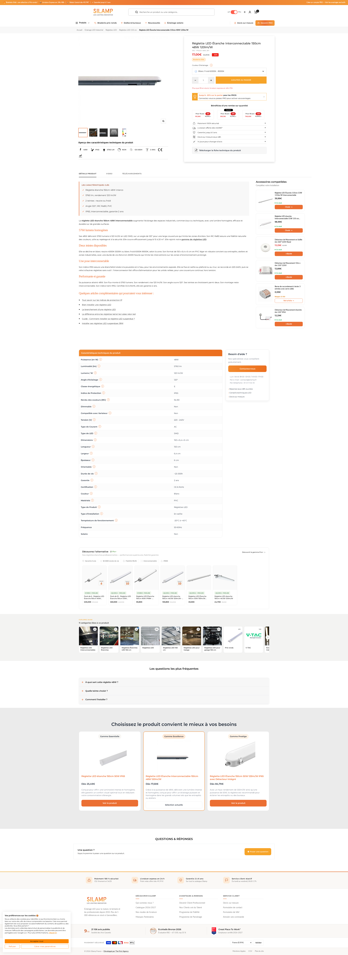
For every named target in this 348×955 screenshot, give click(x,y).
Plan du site (259, 951)
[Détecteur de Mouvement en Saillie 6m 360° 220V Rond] (265, 247)
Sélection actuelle (174, 805)
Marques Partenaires (145, 917)
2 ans (153, 150)
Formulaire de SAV (231, 912)
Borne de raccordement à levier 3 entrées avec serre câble (288, 288)
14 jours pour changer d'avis (210, 141)
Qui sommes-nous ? (145, 903)
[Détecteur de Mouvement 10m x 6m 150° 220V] (265, 270)
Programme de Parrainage (190, 917)
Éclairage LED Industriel (94, 30)
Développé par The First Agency (116, 951)
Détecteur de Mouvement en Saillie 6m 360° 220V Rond (288, 241)
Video (109, 174)
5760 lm (110, 150)
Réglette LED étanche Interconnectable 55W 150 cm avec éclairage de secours (287, 217)
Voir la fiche (288, 301)
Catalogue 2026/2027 (146, 908)
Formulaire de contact (232, 908)
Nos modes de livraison (146, 912)
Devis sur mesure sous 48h (209, 137)
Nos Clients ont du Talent (190, 908)
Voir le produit (110, 803)
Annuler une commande (233, 917)
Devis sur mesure (231, 903)
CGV (250, 951)
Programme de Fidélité (189, 912)
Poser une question (259, 852)
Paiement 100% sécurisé (208, 123)
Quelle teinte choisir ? (96, 691)
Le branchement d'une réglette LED (99, 309)
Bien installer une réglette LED (96, 305)
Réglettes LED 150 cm (128, 30)
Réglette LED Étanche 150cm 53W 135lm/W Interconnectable (288, 194)
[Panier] (255, 12)
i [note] (211, 65)
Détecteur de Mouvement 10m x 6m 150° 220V (287, 264)
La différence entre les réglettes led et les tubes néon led (109, 314)
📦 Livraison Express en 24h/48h (52, 2)
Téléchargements (132, 174)
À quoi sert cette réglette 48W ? (101, 682)
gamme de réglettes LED (193, 239)
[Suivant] (268, 637)
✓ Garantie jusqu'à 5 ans (101, 2)
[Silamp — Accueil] (96, 900)
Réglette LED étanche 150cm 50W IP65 (103, 776)
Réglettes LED (111, 30)
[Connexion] (250, 12)
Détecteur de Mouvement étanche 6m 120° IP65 (288, 311)
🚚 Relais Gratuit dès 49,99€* (78, 2)
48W (85, 150)
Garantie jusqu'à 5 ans (207, 132)
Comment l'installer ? (96, 699)
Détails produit (87, 174)
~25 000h (138, 150)
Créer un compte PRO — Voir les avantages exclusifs (326, 2)
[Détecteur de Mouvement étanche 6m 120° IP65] (265, 317)
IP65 (97, 150)
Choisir (288, 207)
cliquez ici (53, 933)
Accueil (79, 30)
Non (124, 150)
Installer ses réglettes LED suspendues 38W (102, 323)
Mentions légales (239, 951)
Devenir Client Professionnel (192, 903)
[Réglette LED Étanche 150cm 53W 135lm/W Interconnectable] (265, 200)
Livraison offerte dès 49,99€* (210, 128)
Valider (258, 943)
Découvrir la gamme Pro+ (252, 552)
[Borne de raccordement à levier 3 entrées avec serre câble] (265, 294)
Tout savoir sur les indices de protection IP (102, 300)
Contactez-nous (247, 368)
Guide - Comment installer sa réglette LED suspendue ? (108, 319)
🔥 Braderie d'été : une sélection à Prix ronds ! (20, 2)
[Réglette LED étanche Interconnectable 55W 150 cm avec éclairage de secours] (265, 223)
